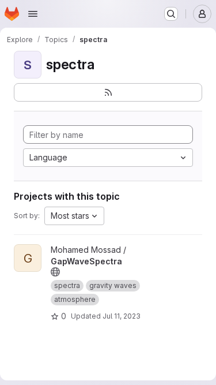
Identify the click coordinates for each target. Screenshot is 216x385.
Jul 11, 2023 (122, 316)
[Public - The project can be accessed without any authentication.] (55, 271)
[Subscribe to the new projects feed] (108, 92)
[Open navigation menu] (33, 14)
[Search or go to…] (171, 14)
